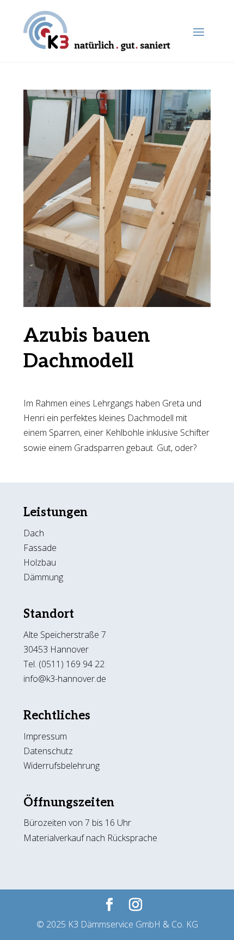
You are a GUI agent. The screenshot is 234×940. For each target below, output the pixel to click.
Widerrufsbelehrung (61, 766)
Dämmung (43, 577)
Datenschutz (49, 751)
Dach (33, 533)
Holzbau (39, 562)
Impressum (45, 736)
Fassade (40, 548)
